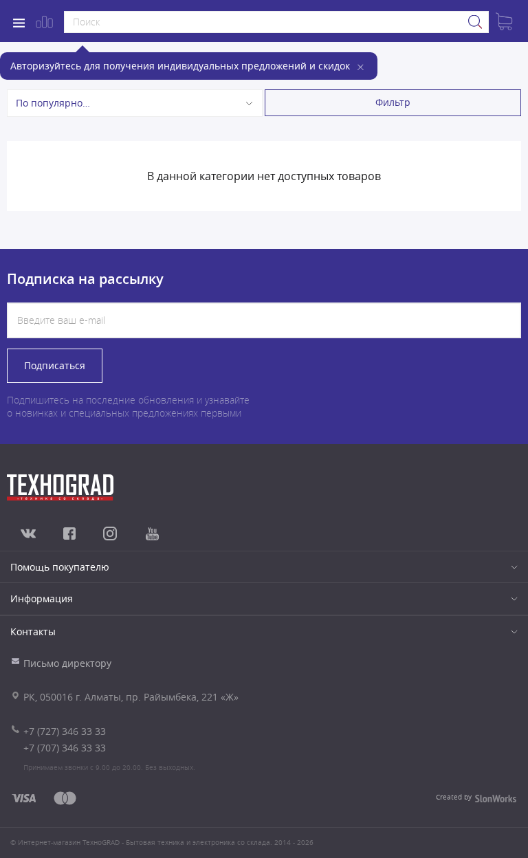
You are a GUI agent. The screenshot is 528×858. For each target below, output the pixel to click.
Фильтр (392, 102)
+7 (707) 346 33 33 (64, 747)
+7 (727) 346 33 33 (64, 731)
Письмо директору (67, 663)
